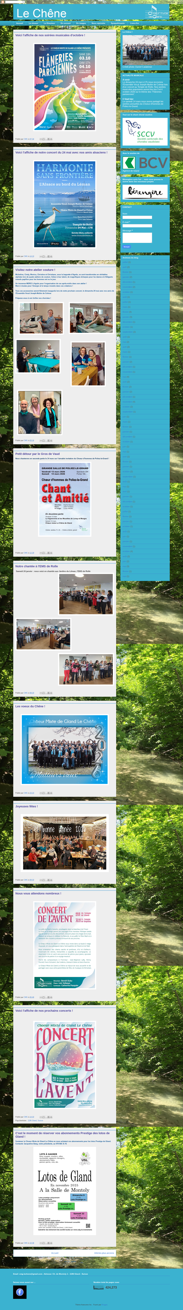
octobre (126, 292)
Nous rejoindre (98, 23)
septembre (128, 332)
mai (124, 342)
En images (81, 23)
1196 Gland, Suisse (35, 1121)
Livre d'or (134, 23)
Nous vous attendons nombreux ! (38, 893)
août (125, 297)
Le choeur (33, 23)
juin (124, 417)
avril (125, 267)
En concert (66, 23)
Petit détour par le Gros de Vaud (37, 454)
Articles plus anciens (104, 1253)
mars (125, 307)
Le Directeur (49, 23)
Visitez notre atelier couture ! (35, 269)
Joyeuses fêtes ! (26, 806)
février (125, 272)
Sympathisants (118, 23)
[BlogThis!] (43, 139)
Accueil (19, 23)
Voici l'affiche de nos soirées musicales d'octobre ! (50, 35)
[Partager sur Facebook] (48, 139)
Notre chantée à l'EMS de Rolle (36, 566)
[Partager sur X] (46, 139)
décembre (127, 282)
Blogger (104, 1305)
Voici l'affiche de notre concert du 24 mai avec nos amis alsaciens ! (61, 152)
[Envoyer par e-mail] (41, 139)
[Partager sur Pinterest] (51, 139)
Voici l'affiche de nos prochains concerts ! (44, 1010)
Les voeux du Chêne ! (30, 706)
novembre (127, 287)
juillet (125, 262)
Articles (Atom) (70, 1262)
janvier (126, 277)
